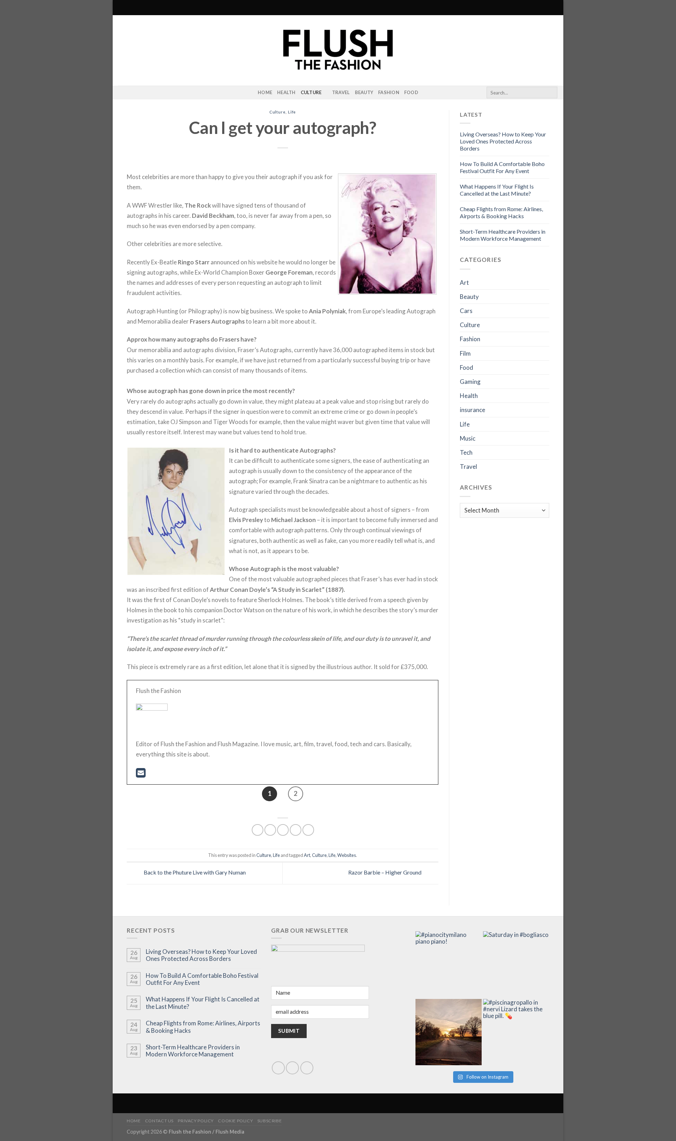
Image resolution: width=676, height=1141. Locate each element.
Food (411, 92)
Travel (341, 92)
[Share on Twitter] (270, 830)
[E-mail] (140, 774)
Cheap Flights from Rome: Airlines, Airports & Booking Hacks (501, 212)
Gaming (470, 381)
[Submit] (551, 93)
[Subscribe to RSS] (131, 93)
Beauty (364, 92)
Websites (346, 855)
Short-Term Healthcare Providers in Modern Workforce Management (502, 235)
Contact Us (159, 1120)
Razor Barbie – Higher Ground (385, 872)
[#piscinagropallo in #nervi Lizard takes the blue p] (516, 1032)
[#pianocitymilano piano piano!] (448, 964)
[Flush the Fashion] (338, 50)
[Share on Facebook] (257, 830)
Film (465, 353)
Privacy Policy (196, 1120)
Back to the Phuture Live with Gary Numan (194, 872)
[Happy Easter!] (448, 1032)
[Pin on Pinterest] (295, 830)
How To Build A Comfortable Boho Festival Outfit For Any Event (502, 167)
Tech (466, 452)
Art (307, 855)
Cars (466, 310)
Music (467, 438)
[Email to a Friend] (283, 830)
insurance (472, 409)
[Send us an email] (292, 1067)
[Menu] (122, 7)
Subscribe (269, 1120)
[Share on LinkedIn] (308, 830)
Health (286, 92)
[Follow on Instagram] (122, 93)
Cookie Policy (235, 1120)
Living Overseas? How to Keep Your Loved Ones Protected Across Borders (503, 141)
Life (292, 112)
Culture (311, 92)
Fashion (388, 92)
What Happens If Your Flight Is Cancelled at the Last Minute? (497, 190)
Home (265, 92)
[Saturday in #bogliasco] (516, 964)
